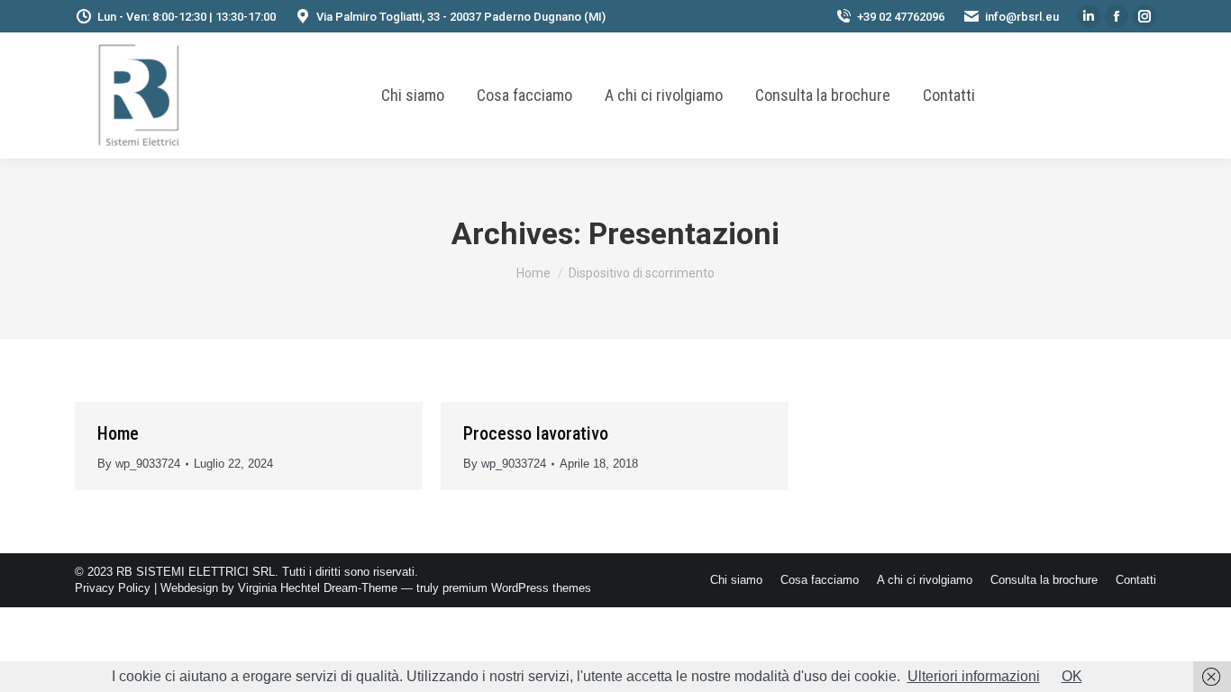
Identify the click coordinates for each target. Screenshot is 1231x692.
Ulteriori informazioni (973, 676)
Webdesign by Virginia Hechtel (240, 588)
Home (118, 433)
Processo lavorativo (535, 433)
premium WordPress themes (516, 588)
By (138, 463)
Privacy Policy (112, 588)
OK (1072, 676)
